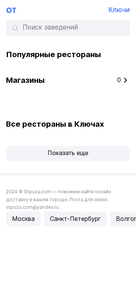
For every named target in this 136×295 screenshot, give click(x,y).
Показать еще (68, 153)
